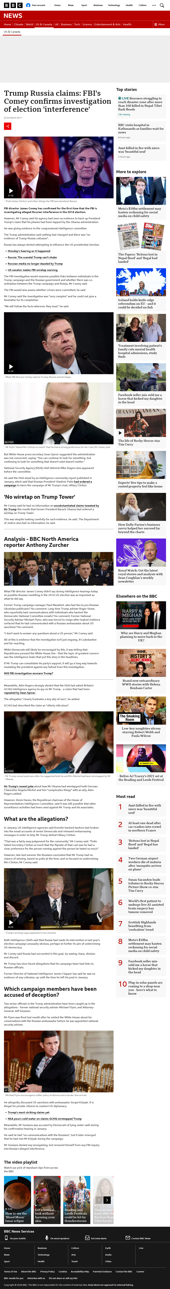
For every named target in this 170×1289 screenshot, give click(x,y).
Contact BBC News (140, 1238)
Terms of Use (10, 1271)
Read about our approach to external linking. (111, 1285)
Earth (108, 1248)
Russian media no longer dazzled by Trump (35, 263)
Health (129, 5)
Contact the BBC (124, 1271)
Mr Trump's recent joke (19, 786)
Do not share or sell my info (63, 1278)
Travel (74, 1261)
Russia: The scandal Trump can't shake (32, 257)
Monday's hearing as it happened (29, 251)
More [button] (161, 24)
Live (141, 1248)
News (71, 5)
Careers (140, 1271)
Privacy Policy (47, 1271)
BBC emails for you (13, 1278)
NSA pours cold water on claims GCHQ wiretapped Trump (45, 1118)
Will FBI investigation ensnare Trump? (28, 673)
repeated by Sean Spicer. (20, 692)
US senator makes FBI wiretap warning (33, 270)
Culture (142, 5)
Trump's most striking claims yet (28, 1112)
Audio (108, 1255)
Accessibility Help (80, 1271)
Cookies (63, 1271)
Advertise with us (36, 1278)
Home (57, 5)
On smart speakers (59, 1238)
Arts (73, 1255)
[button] (154, 5)
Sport (84, 5)
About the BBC (28, 1271)
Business (98, 5)
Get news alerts (98, 1238)
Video (108, 1261)
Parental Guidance (102, 1271)
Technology (114, 5)
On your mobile (18, 1238)
